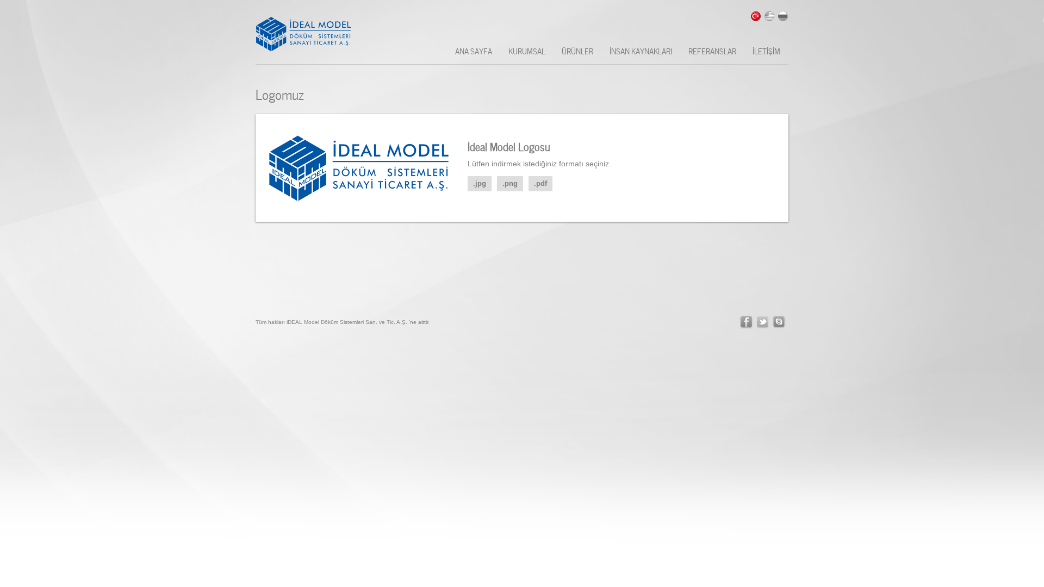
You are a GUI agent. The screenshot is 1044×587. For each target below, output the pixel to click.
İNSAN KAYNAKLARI (641, 51)
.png (510, 183)
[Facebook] (746, 322)
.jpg (479, 183)
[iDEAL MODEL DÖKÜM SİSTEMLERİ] (309, 34)
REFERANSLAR (712, 51)
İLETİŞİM (766, 51)
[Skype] (779, 322)
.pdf (540, 183)
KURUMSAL (526, 51)
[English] (769, 16)
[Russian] (783, 16)
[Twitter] (762, 322)
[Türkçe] (755, 16)
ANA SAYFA (473, 51)
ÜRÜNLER (577, 51)
